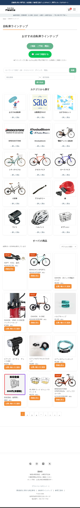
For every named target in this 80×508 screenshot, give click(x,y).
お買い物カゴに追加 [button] (63, 286)
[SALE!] (14, 259)
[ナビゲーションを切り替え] (74, 9)
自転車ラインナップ (45, 490)
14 (54, 415)
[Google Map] (30, 464)
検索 (72, 70)
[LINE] (43, 464)
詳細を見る (9, 269)
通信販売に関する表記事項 (25, 490)
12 (45, 415)
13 (50, 415)
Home (4, 18)
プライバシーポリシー (39, 486)
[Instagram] (37, 464)
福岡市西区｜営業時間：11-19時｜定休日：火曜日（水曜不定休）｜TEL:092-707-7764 (39, 15)
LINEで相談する (40, 54)
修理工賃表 (59, 490)
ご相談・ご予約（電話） (40, 46)
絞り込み (40, 82)
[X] (50, 464)
